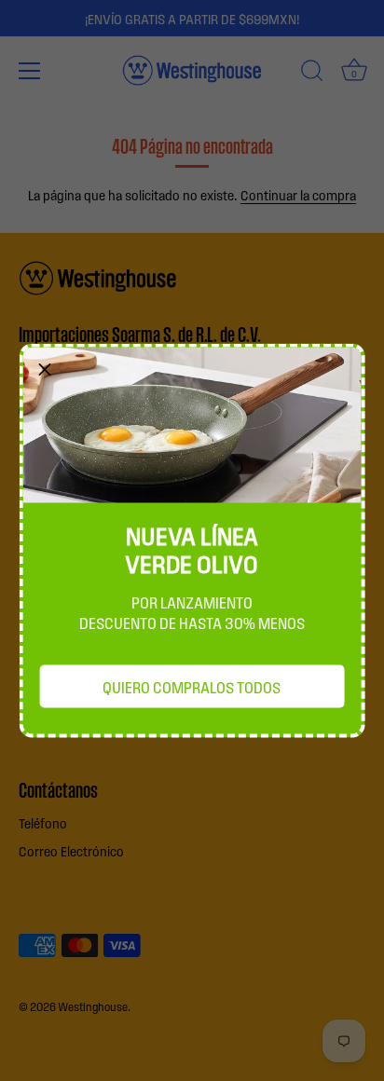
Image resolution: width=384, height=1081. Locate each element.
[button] (44, 369)
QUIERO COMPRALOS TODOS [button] (192, 686)
